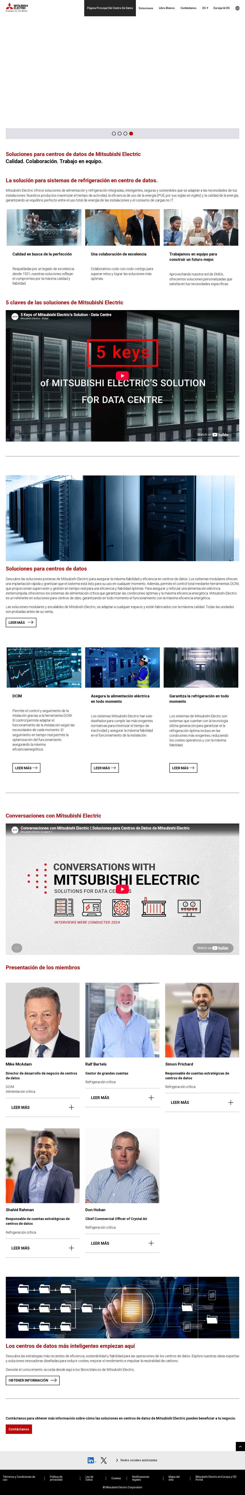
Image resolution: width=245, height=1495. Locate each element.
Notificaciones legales (140, 1478)
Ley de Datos (89, 1478)
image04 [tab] (114, 133)
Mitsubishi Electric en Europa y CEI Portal (216, 1478)
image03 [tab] (120, 133)
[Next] (234, 133)
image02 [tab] (131, 133)
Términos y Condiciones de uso (19, 1478)
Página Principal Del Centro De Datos (110, 8)
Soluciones (146, 8)
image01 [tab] (125, 133)
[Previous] (218, 133)
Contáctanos (188, 8)
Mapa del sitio (174, 1478)
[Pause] (226, 133)
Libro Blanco (167, 8)
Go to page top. (240, 1446)
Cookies (116, 1478)
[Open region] (237, 8)
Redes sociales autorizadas (138, 1460)
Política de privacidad (56, 1478)
